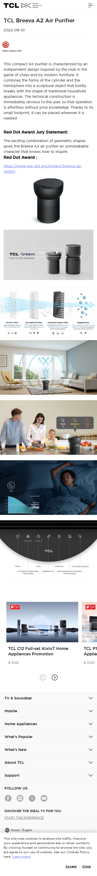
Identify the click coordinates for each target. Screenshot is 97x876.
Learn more (21, 857)
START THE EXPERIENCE (24, 818)
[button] (54, 678)
